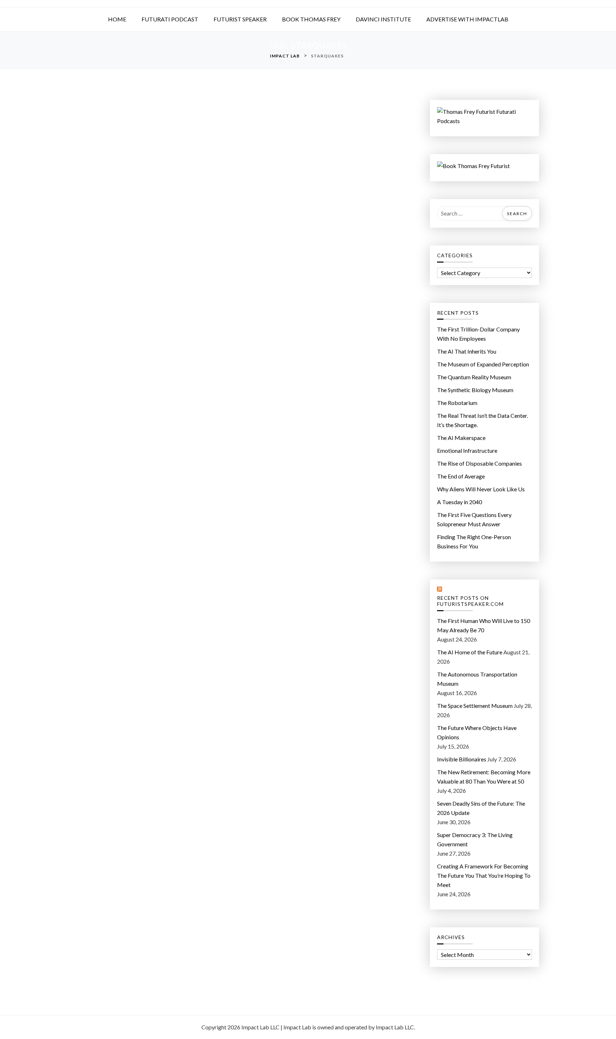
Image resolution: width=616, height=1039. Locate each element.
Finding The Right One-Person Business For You (474, 541)
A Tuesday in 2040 (459, 501)
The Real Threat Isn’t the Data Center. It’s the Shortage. (482, 420)
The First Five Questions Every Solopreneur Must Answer (474, 519)
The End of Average (461, 476)
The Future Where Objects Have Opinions (477, 732)
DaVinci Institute (383, 19)
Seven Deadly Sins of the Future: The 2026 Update (481, 808)
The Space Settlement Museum (475, 705)
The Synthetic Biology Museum (475, 389)
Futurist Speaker (240, 19)
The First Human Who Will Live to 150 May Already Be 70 (483, 625)
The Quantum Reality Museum (474, 377)
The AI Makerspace (461, 437)
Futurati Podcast (170, 19)
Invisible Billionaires (461, 759)
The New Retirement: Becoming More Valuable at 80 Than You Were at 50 (483, 777)
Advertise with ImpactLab (467, 19)
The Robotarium (457, 402)
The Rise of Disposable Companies (479, 463)
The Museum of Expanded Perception (483, 364)
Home (117, 19)
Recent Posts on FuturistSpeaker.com (470, 601)
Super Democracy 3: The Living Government (475, 839)
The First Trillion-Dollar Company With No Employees (478, 334)
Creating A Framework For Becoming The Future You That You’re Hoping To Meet (483, 875)
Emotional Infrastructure (467, 450)
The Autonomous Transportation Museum (477, 679)
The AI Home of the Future (469, 652)
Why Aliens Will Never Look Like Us (481, 489)
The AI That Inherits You (466, 351)
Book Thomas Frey (311, 19)
